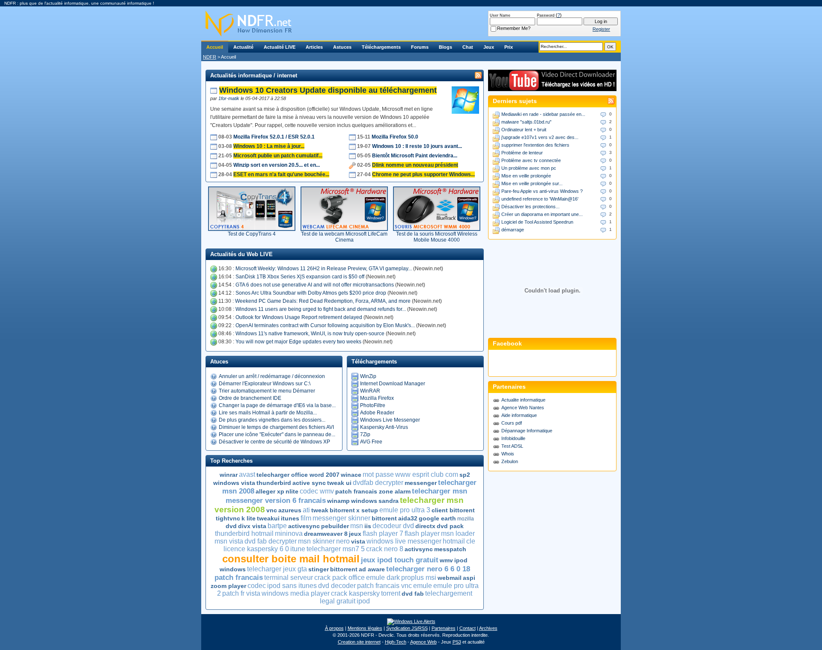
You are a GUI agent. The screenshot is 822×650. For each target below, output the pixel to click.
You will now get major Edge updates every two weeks (298, 342)
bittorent (384, 518)
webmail (450, 577)
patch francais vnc (384, 585)
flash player (422, 533)
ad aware (372, 569)
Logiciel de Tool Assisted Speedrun (537, 222)
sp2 (464, 474)
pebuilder (335, 526)
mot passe (378, 474)
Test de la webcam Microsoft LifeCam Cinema (344, 237)
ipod (363, 601)
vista (358, 541)
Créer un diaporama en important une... (542, 214)
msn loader (458, 533)
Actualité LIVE (279, 47)
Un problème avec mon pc (528, 168)
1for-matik (228, 98)
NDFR (209, 56)
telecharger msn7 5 (336, 548)
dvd (231, 526)
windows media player (296, 593)
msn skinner (316, 541)
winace (351, 474)
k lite (248, 518)
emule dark (383, 577)
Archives (488, 628)
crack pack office (339, 577)
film (306, 518)
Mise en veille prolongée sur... (532, 183)
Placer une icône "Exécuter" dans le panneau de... (277, 434)
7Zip (365, 434)
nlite (292, 491)
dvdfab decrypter (378, 482)
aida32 (407, 518)
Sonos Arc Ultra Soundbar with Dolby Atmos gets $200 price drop (310, 293)
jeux (355, 533)
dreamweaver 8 (326, 533)
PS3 (457, 641)
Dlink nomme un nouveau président (415, 165)
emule (422, 585)
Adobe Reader (377, 413)
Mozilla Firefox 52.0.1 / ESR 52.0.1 (274, 137)
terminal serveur (288, 577)
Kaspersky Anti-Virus (384, 427)
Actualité (243, 47)
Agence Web (423, 641)
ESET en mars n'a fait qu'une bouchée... (281, 174)
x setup (367, 510)
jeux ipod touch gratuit (399, 560)
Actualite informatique (523, 399)
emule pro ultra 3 (404, 510)
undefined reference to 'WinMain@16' (539, 198)
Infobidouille (513, 438)
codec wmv (317, 491)
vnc (271, 510)
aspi (469, 577)
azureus (289, 510)
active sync (309, 482)
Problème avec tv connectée (531, 160)
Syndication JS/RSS (407, 628)
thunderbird (273, 482)
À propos (334, 628)
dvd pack (450, 526)
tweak (319, 510)
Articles (314, 47)
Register (601, 29)
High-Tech (395, 641)
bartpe (277, 525)
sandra (388, 500)
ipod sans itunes (292, 585)
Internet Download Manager (392, 384)
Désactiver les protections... (530, 206)
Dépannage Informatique (526, 430)
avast (247, 474)
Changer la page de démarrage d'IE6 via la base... (277, 405)
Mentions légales (365, 628)
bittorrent (343, 569)
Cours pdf (511, 422)
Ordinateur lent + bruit (523, 129)
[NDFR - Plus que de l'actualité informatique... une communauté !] (411, 23)
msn (356, 525)
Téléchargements (381, 47)
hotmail (454, 541)
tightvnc (228, 518)
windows (364, 500)
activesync (304, 526)
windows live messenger (403, 541)
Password (545, 15)
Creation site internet (359, 641)
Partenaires (444, 628)
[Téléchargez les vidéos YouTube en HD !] (552, 87)
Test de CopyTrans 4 (252, 234)
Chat (467, 47)
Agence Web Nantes (522, 407)
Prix (508, 47)
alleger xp (270, 491)
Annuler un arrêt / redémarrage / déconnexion (272, 376)
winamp (338, 500)
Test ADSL (512, 446)
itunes (290, 518)
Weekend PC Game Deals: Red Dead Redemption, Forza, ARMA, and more (323, 301)
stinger (318, 569)
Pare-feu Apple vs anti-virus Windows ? (542, 191)
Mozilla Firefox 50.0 (395, 137)
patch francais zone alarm (373, 491)
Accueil (214, 47)
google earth (437, 518)
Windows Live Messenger (390, 420)
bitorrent (342, 510)
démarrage (512, 229)
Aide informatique (519, 415)
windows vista (234, 482)
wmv (446, 560)
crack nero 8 (384, 548)
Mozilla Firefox (377, 398)
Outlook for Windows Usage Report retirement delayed (298, 317)
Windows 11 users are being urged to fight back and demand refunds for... (320, 309)
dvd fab (413, 593)
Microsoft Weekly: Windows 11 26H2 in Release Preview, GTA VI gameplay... (323, 269)
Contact (467, 628)
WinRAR (370, 391)
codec (256, 585)
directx (425, 526)
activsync (419, 549)
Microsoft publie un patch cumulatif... (277, 156)
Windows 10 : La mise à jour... (268, 146)
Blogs (445, 47)
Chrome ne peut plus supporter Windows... (423, 174)
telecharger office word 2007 (298, 474)
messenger (421, 482)
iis (367, 526)
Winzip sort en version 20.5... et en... (276, 165)
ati (306, 510)
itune (297, 548)
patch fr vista (241, 593)
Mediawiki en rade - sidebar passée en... (543, 114)
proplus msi (418, 577)
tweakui (268, 518)
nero (343, 541)
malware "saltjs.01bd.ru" (526, 121)
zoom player (228, 585)
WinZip (368, 376)
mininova (289, 533)
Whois (507, 453)
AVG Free (371, 442)
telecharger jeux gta (277, 569)
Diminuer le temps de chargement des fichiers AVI (276, 427)
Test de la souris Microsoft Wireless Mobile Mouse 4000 (436, 237)
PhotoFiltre (372, 405)
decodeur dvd (393, 525)
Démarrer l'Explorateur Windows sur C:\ (264, 384)
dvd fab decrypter (270, 541)
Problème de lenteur (522, 152)
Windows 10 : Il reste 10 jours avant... (417, 146)
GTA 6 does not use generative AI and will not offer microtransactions (314, 285)
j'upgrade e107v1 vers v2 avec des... (539, 137)
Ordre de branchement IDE (250, 398)
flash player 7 (383, 533)
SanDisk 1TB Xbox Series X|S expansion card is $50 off (299, 277)
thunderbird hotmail (244, 533)
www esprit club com (426, 474)
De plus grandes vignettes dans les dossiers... (272, 420)
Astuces (342, 47)
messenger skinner (341, 518)
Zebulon (509, 461)
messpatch (450, 549)
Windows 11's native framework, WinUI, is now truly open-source (309, 334)
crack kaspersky (355, 593)
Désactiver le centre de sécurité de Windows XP (274, 442)
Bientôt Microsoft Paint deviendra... (414, 156)
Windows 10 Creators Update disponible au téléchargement (328, 90)
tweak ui (339, 482)
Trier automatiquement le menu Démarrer (267, 391)
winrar (229, 474)
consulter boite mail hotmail (291, 558)
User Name (500, 15)
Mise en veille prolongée (526, 175)
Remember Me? (513, 28)
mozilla (465, 519)
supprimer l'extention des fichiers (535, 145)
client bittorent (453, 510)
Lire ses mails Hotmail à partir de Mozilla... (268, 413)
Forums (420, 47)
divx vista (252, 526)
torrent (390, 593)
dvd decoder (337, 585)
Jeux (488, 47)
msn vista (228, 541)
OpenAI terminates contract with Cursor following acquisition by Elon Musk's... (325, 325)
